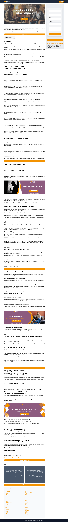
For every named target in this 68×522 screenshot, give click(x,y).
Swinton (7, 508)
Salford (7, 513)
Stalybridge (27, 510)
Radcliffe (7, 504)
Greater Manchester (28, 492)
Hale (26, 499)
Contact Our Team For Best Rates (24, 161)
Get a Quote (24, 18)
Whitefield (7, 509)
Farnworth (7, 499)
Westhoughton (6, 457)
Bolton (17, 457)
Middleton (26, 491)
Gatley (26, 504)
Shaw (26, 503)
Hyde (26, 511)
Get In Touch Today (25, 34)
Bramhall (26, 512)
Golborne (7, 503)
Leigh (6, 500)
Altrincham (27, 495)
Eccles (7, 511)
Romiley (26, 513)
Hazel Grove (27, 514)
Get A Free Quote (24, 484)
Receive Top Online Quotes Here (25, 367)
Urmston (7, 512)
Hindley (11, 457)
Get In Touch (55, 39)
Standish (13, 457)
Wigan (19, 457)
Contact (61, 1)
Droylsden (26, 502)
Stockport (26, 508)
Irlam (6, 510)
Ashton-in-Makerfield (9, 502)
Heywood (7, 514)
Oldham (26, 501)
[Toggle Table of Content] (13, 38)
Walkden (7, 501)
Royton (26, 500)
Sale (26, 493)
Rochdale (26, 494)
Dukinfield (26, 509)
